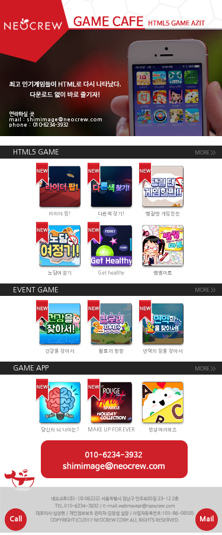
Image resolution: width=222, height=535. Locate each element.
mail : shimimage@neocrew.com (55, 119)
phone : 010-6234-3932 (39, 124)
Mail (207, 519)
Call (15, 519)
